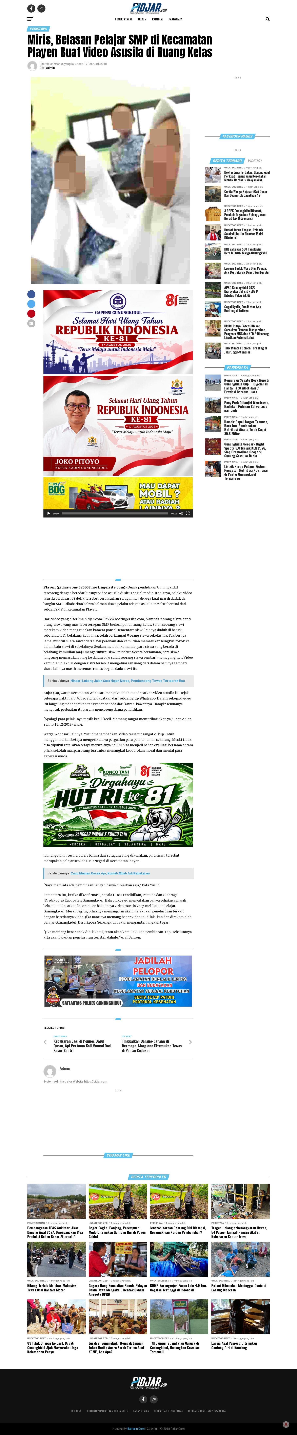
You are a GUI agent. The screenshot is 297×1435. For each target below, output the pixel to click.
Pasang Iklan (141, 1411)
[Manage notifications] (286, 1424)
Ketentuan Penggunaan (168, 1411)
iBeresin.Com (136, 1429)
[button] (118, 497)
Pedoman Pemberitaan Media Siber (107, 1411)
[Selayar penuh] (188, 513)
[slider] (115, 513)
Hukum (142, 19)
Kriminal (157, 19)
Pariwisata (175, 19)
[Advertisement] (118, 545)
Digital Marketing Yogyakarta (207, 1411)
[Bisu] (181, 513)
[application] (118, 497)
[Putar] (49, 513)
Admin (50, 67)
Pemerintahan (124, 19)
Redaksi (76, 1411)
